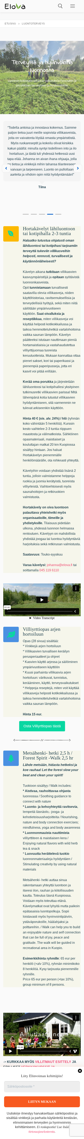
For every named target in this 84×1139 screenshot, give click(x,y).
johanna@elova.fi (59, 565)
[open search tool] (60, 6)
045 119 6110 (49, 570)
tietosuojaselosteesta (42, 1131)
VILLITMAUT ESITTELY (53, 1062)
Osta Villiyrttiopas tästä (42, 726)
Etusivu (10, 23)
